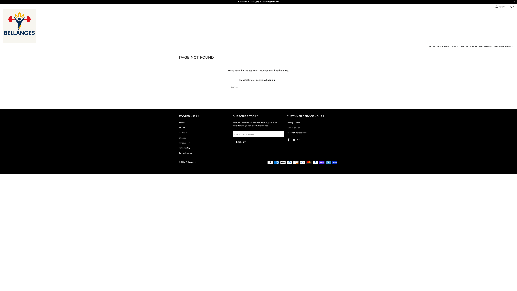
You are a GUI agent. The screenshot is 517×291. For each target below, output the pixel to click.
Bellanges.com (192, 162)
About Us (182, 127)
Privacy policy (184, 142)
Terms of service (185, 153)
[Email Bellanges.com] (298, 140)
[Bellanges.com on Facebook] (289, 140)
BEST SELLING (485, 46)
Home (432, 46)
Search (182, 122)
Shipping (182, 137)
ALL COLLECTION (469, 46)
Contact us (183, 132)
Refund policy (184, 147)
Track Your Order (447, 46)
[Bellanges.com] (260, 26)
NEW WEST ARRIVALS (504, 46)
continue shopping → (267, 80)
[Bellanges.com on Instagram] (294, 140)
